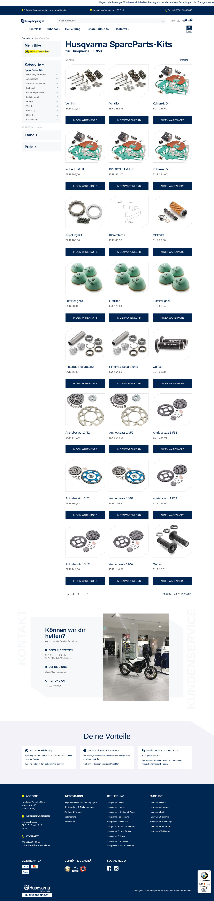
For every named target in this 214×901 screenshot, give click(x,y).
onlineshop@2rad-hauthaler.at (36, 845)
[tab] (41, 65)
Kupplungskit (42, 119)
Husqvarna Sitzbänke (159, 817)
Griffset (42, 101)
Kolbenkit (42, 88)
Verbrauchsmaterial (42, 83)
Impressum (69, 821)
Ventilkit (42, 106)
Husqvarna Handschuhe (118, 817)
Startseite (26, 38)
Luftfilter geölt (42, 97)
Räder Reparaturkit (42, 92)
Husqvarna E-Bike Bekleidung (120, 846)
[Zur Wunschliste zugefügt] (100, 68)
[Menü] (209, 872)
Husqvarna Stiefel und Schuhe (121, 826)
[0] (183, 20)
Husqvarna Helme (115, 802)
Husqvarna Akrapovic (159, 807)
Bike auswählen (39, 51)
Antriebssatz (42, 79)
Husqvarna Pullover (116, 836)
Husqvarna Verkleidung (160, 831)
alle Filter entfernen (34, 127)
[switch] (204, 890)
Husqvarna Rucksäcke (117, 821)
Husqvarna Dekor (158, 802)
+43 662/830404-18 (31, 842)
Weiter (87, 594)
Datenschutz (70, 817)
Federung (42, 110)
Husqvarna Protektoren (117, 841)
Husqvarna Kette (157, 812)
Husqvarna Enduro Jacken (119, 831)
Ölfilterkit (42, 115)
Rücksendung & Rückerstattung (79, 807)
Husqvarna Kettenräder (160, 826)
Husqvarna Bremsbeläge (161, 821)
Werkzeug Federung (42, 74)
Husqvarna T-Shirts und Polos (121, 812)
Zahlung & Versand (73, 812)
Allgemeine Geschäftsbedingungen (80, 802)
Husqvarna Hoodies (116, 807)
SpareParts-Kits (34, 70)
